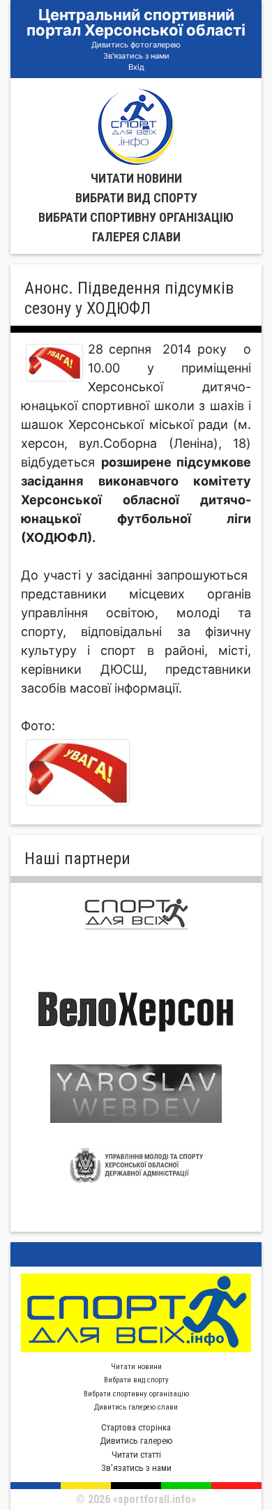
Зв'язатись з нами (136, 56)
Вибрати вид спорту (136, 197)
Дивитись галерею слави (136, 1407)
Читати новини (136, 178)
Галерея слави (136, 236)
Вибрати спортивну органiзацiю (136, 217)
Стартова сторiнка (136, 1427)
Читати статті (136, 1454)
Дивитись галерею (136, 1440)
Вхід (136, 67)
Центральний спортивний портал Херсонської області (136, 22)
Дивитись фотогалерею (136, 45)
